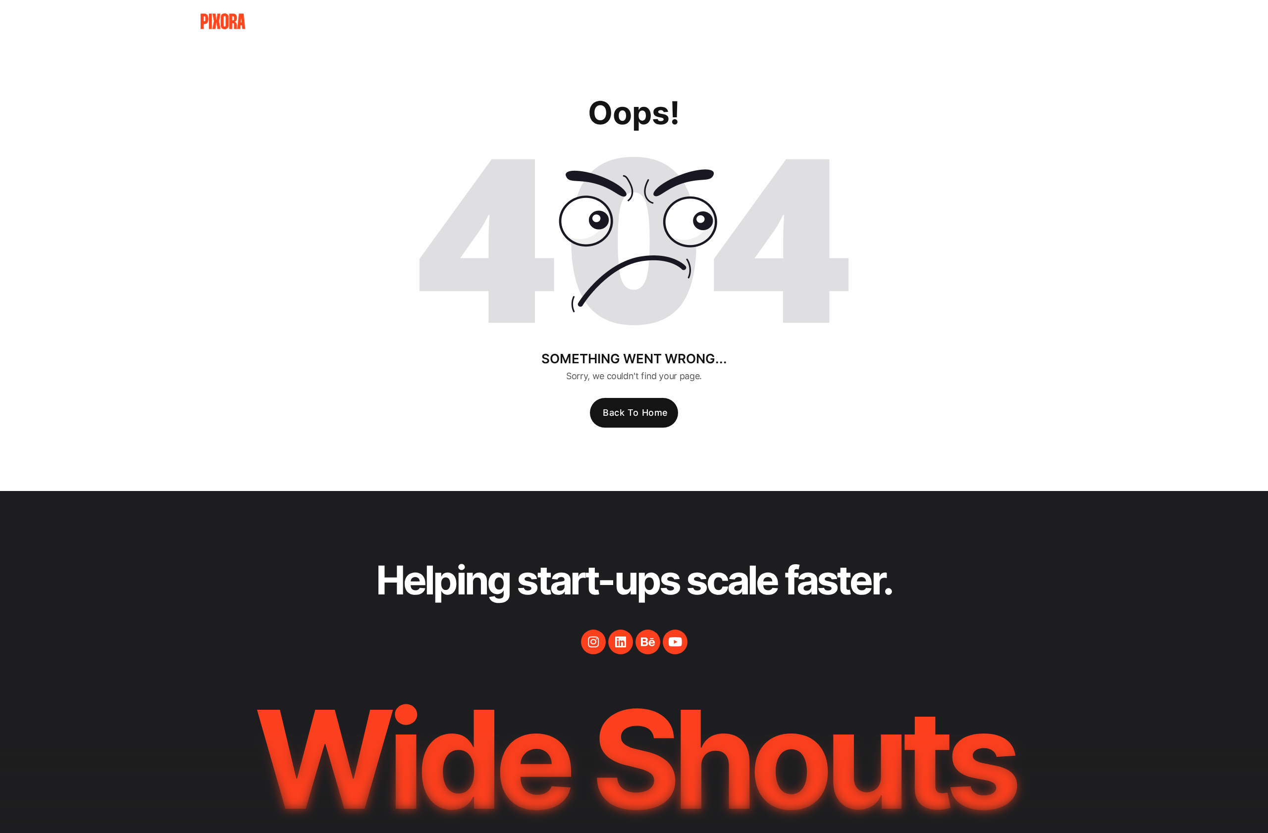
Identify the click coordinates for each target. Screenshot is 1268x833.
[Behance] (647, 642)
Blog (931, 21)
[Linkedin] (620, 642)
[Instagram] (593, 642)
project (874, 21)
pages (815, 21)
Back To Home (635, 412)
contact (989, 21)
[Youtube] (675, 642)
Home (762, 21)
